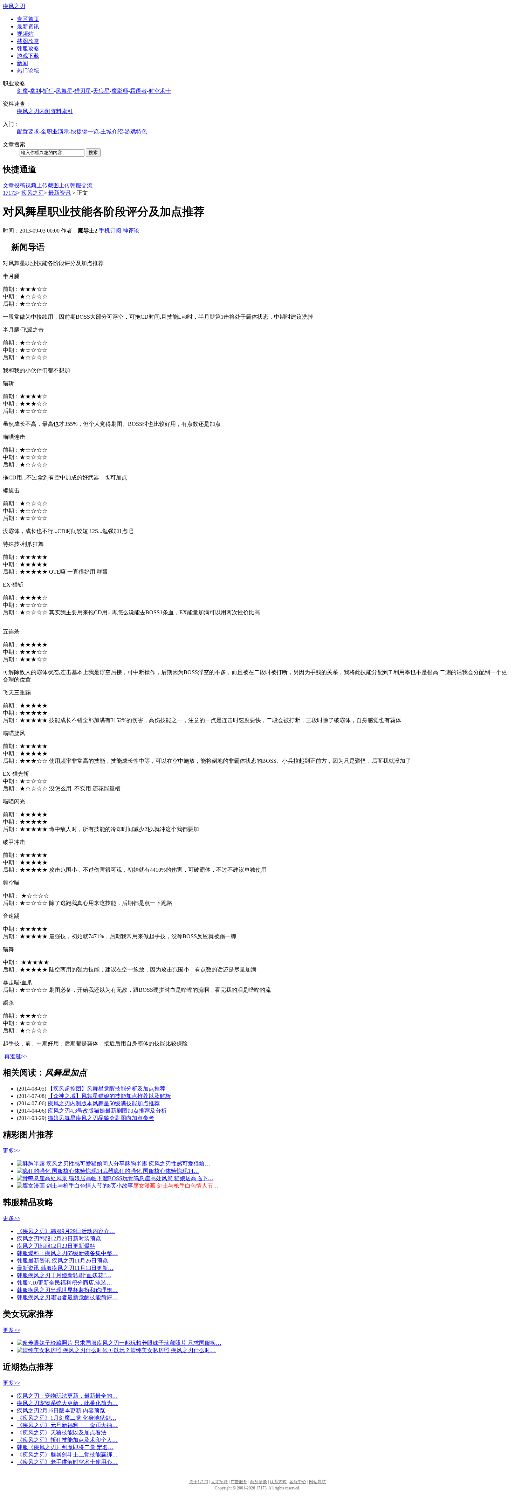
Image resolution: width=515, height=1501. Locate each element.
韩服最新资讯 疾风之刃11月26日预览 (62, 1261)
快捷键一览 (85, 131)
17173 (10, 193)
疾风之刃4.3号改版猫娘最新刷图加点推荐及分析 (107, 1111)
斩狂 (48, 91)
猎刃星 (82, 91)
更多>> (11, 1151)
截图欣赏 (28, 41)
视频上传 (36, 185)
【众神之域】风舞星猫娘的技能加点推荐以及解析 (109, 1096)
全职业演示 (55, 131)
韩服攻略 (28, 48)
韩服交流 (81, 185)
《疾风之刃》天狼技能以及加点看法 (62, 1433)
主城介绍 (112, 131)
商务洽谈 (258, 1481)
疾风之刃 (14, 6)
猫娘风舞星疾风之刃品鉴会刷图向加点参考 (101, 1118)
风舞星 (64, 91)
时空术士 (160, 91)
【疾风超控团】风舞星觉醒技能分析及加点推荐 (106, 1089)
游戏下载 (28, 56)
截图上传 (59, 185)
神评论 (131, 231)
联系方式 (278, 1481)
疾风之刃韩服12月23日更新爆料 (56, 1246)
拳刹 (35, 91)
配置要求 (28, 131)
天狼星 (101, 91)
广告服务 (239, 1481)
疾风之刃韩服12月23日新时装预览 (59, 1238)
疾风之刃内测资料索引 (45, 111)
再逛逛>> (15, 1056)
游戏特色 (136, 131)
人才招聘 (219, 1481)
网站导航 (317, 1481)
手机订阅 (110, 231)
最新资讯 (28, 26)
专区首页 (28, 19)
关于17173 (198, 1481)
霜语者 (138, 91)
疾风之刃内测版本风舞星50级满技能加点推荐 (104, 1103)
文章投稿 (14, 185)
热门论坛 (28, 71)
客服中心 (297, 1481)
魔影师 (119, 91)
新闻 (22, 63)
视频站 (25, 34)
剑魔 (22, 91)
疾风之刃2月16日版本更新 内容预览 (61, 1410)
